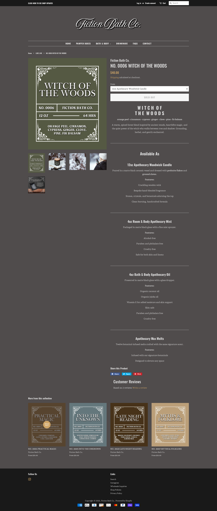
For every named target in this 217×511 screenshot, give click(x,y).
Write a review (139, 388)
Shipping (114, 77)
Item (112, 84)
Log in (139, 3)
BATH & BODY (103, 43)
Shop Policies (115, 490)
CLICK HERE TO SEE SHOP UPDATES (40, 3)
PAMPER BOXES (83, 43)
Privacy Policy (116, 493)
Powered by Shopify (124, 501)
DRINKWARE (122, 43)
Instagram (114, 483)
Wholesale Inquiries (118, 486)
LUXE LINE (39, 53)
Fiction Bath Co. (108, 501)
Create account (150, 3)
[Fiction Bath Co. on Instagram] (29, 480)
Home (30, 53)
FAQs (135, 43)
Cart (164, 3)
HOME (68, 43)
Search (113, 479)
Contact (147, 43)
